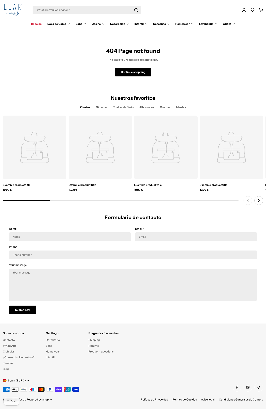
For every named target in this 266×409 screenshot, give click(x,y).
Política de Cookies (184, 399)
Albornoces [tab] (146, 107)
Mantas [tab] (181, 107)
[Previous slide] (248, 200)
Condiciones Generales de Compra (241, 399)
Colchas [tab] (165, 107)
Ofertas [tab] (85, 107)
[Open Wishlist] (252, 10)
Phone (13, 247)
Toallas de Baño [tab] (123, 107)
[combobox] (87, 10)
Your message (18, 265)
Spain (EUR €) (17, 380)
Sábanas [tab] (101, 107)
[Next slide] (258, 200)
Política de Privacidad (154, 399)
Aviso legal (208, 399)
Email (139, 228)
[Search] (136, 10)
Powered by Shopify (39, 399)
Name (13, 228)
